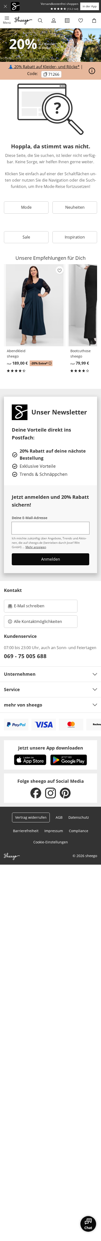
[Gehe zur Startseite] (23, 20)
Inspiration (75, 237)
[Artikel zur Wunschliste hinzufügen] (59, 270)
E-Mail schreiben (26, 607)
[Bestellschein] (67, 20)
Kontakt (13, 590)
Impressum (53, 830)
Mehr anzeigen (35, 547)
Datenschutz (78, 817)
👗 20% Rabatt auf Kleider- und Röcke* (44, 66)
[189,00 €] (34, 305)
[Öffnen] (92, 71)
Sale (26, 237)
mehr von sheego (23, 705)
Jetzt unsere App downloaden (50, 748)
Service (12, 689)
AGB (59, 817)
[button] (6, 20)
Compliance (78, 830)
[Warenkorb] (94, 20)
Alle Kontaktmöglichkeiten (38, 621)
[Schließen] (5, 6)
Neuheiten (75, 207)
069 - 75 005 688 (25, 656)
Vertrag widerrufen (31, 817)
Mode (26, 207)
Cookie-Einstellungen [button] (50, 842)
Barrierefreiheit (25, 830)
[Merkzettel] (81, 20)
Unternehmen (20, 674)
